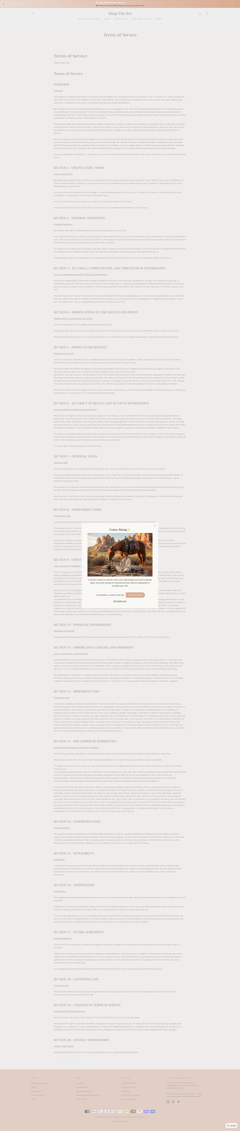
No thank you (120, 601)
